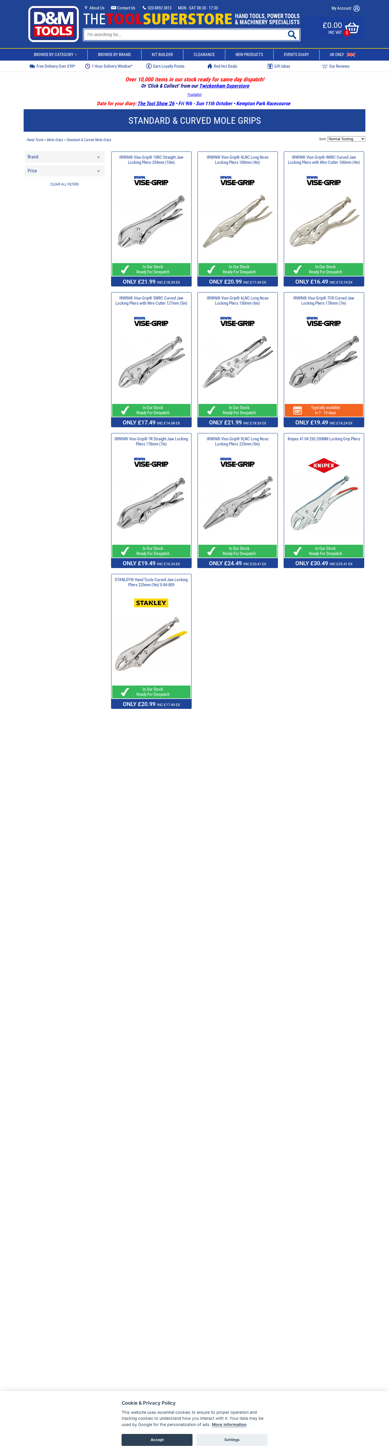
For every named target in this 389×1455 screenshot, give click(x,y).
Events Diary (296, 54)
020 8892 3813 (159, 8)
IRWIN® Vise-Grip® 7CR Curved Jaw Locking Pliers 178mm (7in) (323, 301)
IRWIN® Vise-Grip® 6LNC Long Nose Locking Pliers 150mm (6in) (238, 301)
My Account (341, 8)
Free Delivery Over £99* (55, 66)
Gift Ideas (282, 66)
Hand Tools (34, 140)
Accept (157, 1439)
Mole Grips (55, 140)
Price (32, 171)
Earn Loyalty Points (169, 66)
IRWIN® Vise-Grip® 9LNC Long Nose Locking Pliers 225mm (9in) (238, 441)
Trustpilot (194, 94)
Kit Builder (162, 54)
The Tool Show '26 (155, 103)
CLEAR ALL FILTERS (64, 184)
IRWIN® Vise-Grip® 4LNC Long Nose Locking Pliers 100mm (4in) (238, 160)
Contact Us (125, 8)
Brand (33, 157)
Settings (231, 1439)
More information (229, 1424)
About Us (97, 8)
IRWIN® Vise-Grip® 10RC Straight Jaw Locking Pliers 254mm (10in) (151, 160)
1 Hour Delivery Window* (112, 66)
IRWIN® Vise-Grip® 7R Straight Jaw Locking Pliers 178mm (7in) (151, 441)
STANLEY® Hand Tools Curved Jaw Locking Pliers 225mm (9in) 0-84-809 (151, 582)
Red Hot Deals (225, 66)
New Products (249, 54)
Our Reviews (339, 66)
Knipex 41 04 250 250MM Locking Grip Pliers (324, 438)
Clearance (204, 54)
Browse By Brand (114, 54)
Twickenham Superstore (224, 86)
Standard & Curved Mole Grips (88, 140)
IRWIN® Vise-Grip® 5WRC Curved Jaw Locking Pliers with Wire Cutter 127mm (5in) (151, 301)
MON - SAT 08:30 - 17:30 (198, 8)
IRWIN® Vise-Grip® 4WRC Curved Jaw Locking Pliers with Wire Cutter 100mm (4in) (324, 160)
